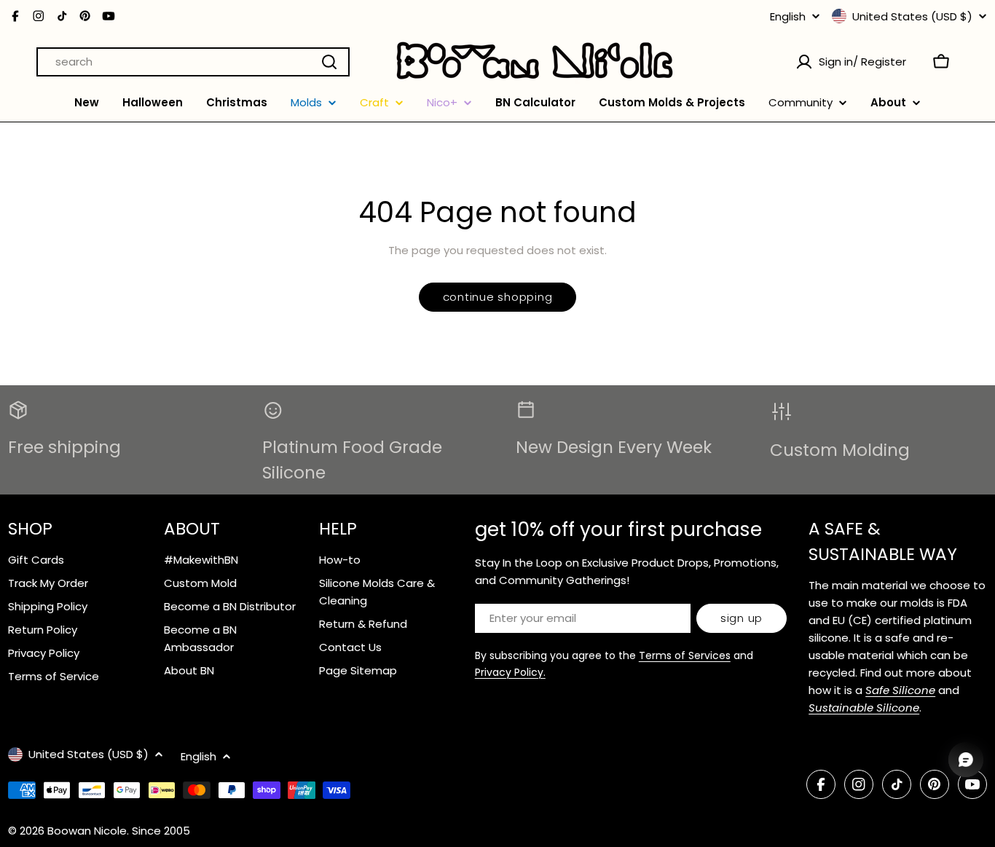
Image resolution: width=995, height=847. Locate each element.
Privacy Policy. (510, 672)
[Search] (329, 62)
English (788, 16)
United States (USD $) (912, 16)
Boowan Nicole (87, 830)
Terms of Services (685, 655)
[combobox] (193, 61)
